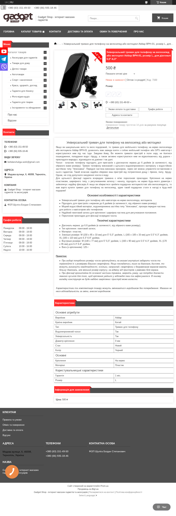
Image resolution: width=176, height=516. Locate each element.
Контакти (55, 31)
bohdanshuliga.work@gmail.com (24, 162)
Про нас (139, 31)
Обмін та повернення (113, 31)
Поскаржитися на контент (101, 492)
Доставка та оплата (80, 31)
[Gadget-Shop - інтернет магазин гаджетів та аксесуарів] (18, 18)
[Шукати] (137, 18)
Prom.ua (104, 486)
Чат (164, 507)
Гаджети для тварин (22, 102)
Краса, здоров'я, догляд (24, 85)
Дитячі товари (19, 69)
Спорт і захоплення (22, 80)
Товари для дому (21, 63)
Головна (8, 31)
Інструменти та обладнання (26, 107)
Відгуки (12, 120)
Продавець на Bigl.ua (88, 489)
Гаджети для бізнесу (23, 91)
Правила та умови (12, 419)
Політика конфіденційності (129, 492)
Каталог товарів (31, 31)
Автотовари (18, 74)
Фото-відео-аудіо (21, 96)
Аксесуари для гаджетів (24, 57)
